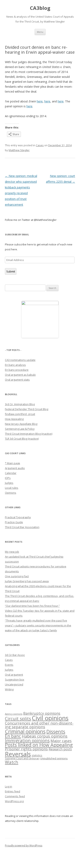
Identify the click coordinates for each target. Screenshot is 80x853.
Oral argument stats (17, 379)
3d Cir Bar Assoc (15, 655)
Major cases (61, 740)
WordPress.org (14, 801)
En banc (13, 736)
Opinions (10, 493)
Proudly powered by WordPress (23, 845)
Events (9, 665)
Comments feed (15, 796)
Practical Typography (18, 517)
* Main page (12, 463)
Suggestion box (14, 679)
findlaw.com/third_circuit (20, 414)
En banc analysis (15, 365)
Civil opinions (50, 718)
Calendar (10, 473)
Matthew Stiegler (19, 150)
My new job (12, 552)
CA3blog (40, 8)
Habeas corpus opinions (44, 736)
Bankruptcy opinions (41, 713)
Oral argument (14, 674)
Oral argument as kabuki (20, 375)
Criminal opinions (25, 731)
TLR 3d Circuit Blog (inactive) (22, 438)
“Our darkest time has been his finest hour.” (32, 606)
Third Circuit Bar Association (22, 527)
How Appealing (14, 419)
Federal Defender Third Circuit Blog (26, 409)
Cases (40, 145)
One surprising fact (17, 576)
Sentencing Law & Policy (20, 429)
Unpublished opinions (54, 758)
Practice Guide (14, 522)
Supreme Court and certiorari (22, 758)
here (40, 101)
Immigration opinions (27, 740)
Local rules (11, 488)
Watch (11, 762)
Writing (9, 689)
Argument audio (15, 468)
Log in (8, 786)
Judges (9, 483)
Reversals (18, 754)
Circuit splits (18, 718)
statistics (37, 755)
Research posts (60, 749)
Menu (40, 31)
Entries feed (12, 791)
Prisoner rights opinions (26, 748)
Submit (10, 271)
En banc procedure (17, 370)
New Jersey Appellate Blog (21, 424)
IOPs (8, 478)
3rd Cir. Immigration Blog (20, 404)
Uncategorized (14, 684)
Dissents (55, 731)
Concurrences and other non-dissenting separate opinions (39, 724)
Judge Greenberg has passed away (27, 581)
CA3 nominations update (20, 360)
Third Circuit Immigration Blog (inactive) (28, 434)
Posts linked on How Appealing (39, 745)
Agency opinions (13, 713)
